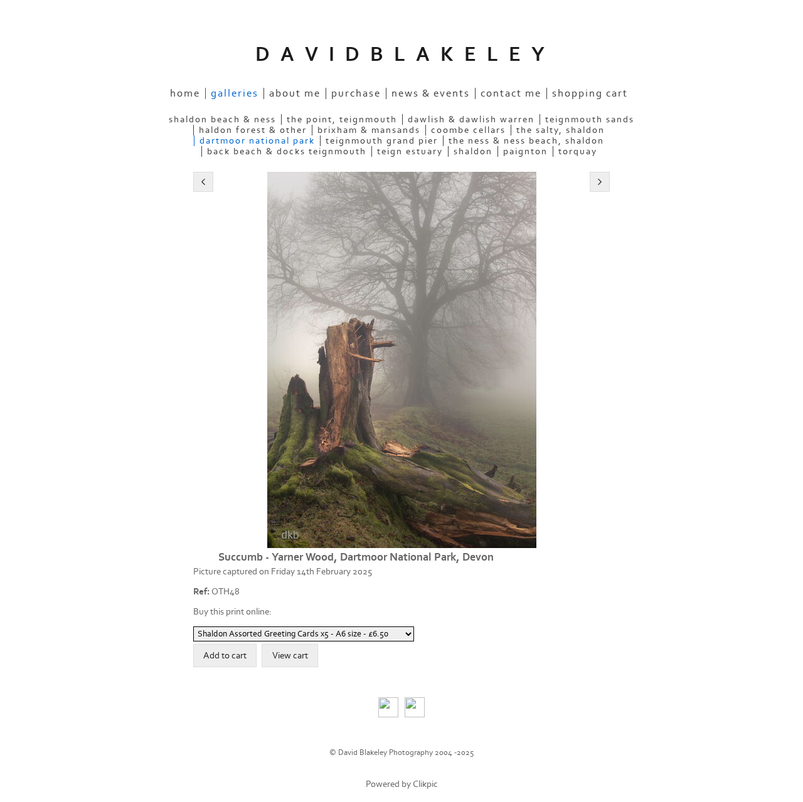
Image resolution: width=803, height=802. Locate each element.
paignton (525, 151)
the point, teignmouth (342, 119)
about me (295, 93)
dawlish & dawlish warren (471, 119)
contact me (511, 93)
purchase (356, 93)
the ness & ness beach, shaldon (526, 140)
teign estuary (410, 151)
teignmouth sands (589, 119)
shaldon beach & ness (222, 119)
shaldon (473, 151)
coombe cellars (468, 130)
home (185, 93)
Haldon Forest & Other (253, 130)
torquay (577, 151)
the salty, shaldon (560, 130)
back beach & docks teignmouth (286, 151)
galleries (234, 93)
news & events (430, 93)
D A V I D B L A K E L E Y (401, 54)
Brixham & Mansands (368, 130)
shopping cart (590, 93)
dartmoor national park (257, 140)
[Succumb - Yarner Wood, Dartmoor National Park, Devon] (401, 360)
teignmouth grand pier (382, 140)
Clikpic (425, 784)
